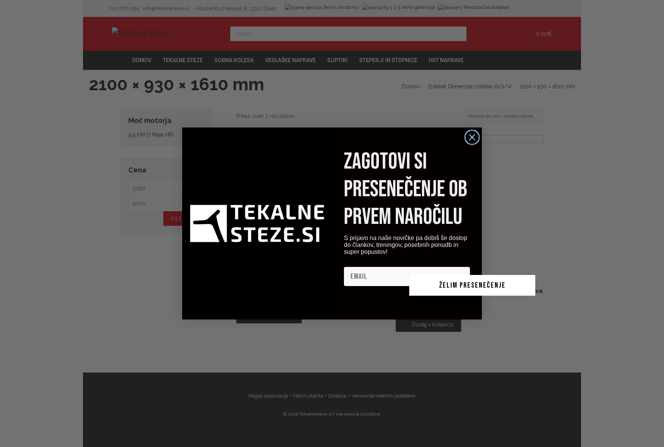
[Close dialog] (472, 137)
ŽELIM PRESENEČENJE (472, 285)
